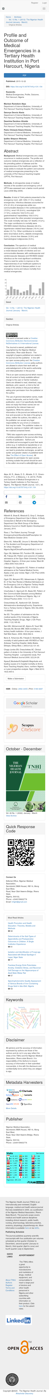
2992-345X (22, 688)
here (27, 1228)
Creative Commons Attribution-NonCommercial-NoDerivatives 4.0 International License (22, 341)
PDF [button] (24, 75)
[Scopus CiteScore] (24, 728)
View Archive (11, 815)
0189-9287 (38, 688)
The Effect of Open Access (21, 455)
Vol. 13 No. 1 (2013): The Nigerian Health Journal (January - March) (24, 20)
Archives (17, 17)
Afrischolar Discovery (24, 1393)
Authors (9, 1282)
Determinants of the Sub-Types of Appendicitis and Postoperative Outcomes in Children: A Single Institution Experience (22, 940)
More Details (11, 1108)
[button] (10, 496)
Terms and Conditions (10, 1289)
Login (44, 2)
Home (8, 17)
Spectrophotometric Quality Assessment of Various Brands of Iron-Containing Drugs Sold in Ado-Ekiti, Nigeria (24, 983)
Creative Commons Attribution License (23, 361)
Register (34, 2)
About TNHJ (11, 1280)
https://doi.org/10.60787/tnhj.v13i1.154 (26, 86)
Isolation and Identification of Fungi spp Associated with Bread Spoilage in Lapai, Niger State (24, 954)
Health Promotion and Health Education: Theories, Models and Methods (21, 926)
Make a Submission (16, 678)
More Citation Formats (12, 492)
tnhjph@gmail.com (19, 901)
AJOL (36, 1228)
